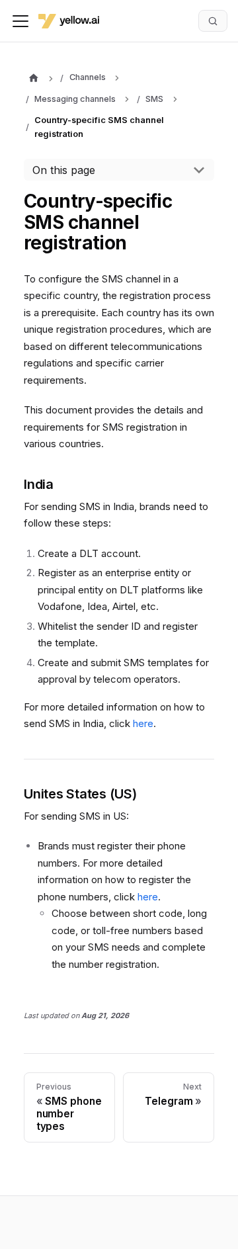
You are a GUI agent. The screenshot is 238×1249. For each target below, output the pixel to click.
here (143, 723)
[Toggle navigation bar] (20, 21)
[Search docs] (212, 20)
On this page (63, 170)
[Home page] (33, 78)
